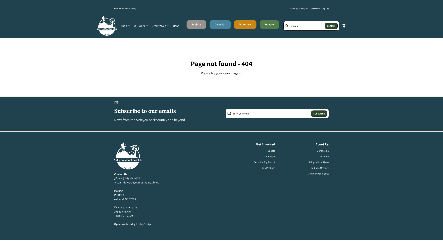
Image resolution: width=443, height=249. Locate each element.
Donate (269, 24)
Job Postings (268, 167)
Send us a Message (319, 167)
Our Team (324, 156)
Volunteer (245, 24)
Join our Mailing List (318, 173)
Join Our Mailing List (320, 8)
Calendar (220, 24)
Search (331, 25)
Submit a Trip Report (299, 8)
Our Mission (323, 150)
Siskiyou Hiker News (319, 162)
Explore (199, 25)
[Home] (107, 25)
